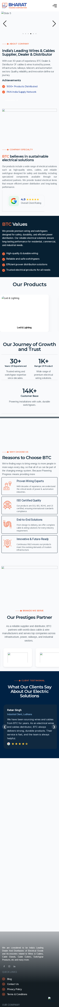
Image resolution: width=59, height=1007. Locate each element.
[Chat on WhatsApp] (52, 1000)
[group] (24, 313)
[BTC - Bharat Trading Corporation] (14, 5)
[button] (5, 24)
